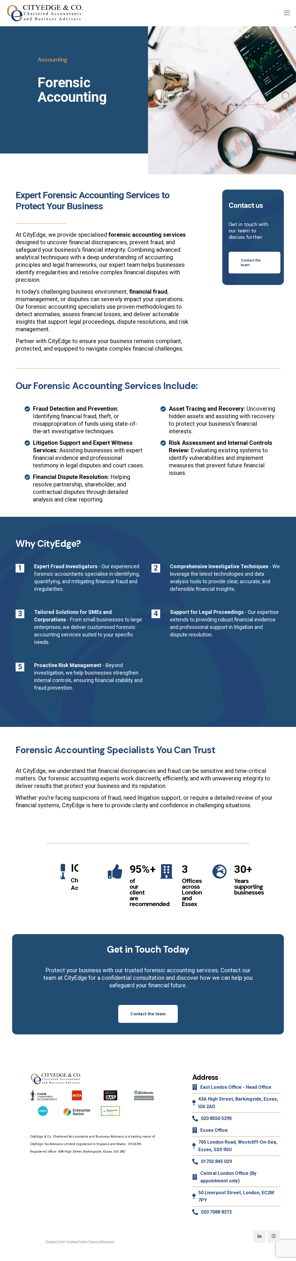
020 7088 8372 (216, 1212)
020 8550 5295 (216, 1118)
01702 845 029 (216, 1161)
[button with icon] (259, 1236)
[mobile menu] (287, 13)
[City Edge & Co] (45, 13)
